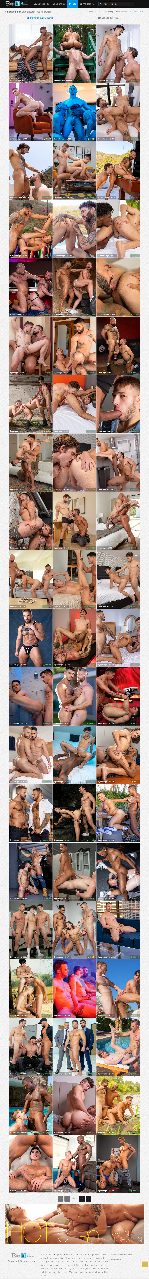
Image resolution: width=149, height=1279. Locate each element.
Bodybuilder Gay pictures (121, 1255)
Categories (43, 3)
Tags (73, 3)
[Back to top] (145, 1264)
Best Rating (108, 11)
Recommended (136, 11)
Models (87, 3)
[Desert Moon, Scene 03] (31, 53)
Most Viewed (121, 11)
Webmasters (116, 1259)
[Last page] (88, 1199)
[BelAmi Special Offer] (74, 1243)
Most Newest (94, 11)
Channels (60, 3)
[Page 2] (82, 1199)
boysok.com (29, 1261)
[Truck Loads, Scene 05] (74, 988)
